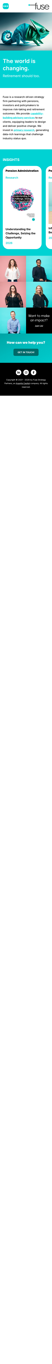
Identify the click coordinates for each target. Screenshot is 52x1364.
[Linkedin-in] (18, 372)
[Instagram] (26, 372)
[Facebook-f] (33, 372)
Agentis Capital (23, 383)
